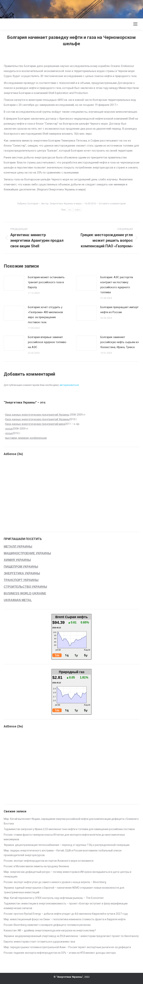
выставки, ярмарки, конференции (26, 437)
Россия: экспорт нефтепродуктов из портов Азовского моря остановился (48, 860)
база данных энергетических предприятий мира (35, 423)
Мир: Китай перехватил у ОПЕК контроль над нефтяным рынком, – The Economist (54, 897)
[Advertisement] (68, 8)
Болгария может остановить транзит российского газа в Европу (46, 282)
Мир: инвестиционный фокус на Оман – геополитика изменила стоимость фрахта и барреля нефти (64, 919)
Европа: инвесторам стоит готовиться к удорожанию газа (39, 941)
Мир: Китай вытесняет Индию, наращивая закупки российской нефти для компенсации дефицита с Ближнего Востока (71, 821)
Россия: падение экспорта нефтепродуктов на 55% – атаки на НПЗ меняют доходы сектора (60, 952)
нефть (78, 210)
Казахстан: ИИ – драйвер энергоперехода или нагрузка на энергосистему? (50, 930)
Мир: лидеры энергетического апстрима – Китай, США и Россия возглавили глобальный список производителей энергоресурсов (63, 853)
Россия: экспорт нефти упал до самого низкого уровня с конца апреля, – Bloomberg (55, 882)
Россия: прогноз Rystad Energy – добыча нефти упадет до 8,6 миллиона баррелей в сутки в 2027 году (66, 913)
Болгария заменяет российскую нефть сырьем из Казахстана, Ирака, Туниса (119, 342)
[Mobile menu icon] (135, 24)
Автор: (61, 203)
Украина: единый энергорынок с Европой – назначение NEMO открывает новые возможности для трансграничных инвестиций (64, 890)
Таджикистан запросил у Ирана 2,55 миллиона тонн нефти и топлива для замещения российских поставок (69, 829)
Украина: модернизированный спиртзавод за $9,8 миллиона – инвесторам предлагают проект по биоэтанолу (71, 936)
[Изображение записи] (14, 283)
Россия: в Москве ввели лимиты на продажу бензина (36, 866)
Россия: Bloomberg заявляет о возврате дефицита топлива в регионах (47, 924)
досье (9, 428)
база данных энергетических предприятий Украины (37, 414)
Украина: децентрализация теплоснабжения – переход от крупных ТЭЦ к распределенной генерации (66, 844)
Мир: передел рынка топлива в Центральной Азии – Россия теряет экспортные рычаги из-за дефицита (67, 947)
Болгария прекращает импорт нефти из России (119, 310)
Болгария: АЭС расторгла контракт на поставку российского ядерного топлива (116, 285)
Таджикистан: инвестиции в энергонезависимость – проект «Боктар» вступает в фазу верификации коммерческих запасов (66, 906)
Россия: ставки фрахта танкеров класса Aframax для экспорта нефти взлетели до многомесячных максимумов (64, 837)
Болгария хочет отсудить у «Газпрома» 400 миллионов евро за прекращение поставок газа (45, 315)
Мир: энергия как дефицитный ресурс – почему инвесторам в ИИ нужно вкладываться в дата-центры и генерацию (67, 874)
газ (69, 210)
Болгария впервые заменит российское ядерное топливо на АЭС (47, 342)
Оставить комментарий (112, 203)
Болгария (33, 203)
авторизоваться (69, 385)
